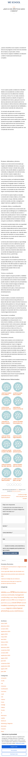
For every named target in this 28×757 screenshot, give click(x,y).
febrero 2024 (4, 642)
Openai (19, 608)
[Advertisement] (14, 32)
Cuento (3, 699)
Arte (12, 592)
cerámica (4, 595)
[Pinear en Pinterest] (18, 485)
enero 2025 (4, 623)
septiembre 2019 (5, 666)
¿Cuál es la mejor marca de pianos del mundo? (21, 496)
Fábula (3, 707)
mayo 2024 (4, 637)
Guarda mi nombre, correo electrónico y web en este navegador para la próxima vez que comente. (14, 548)
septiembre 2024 (5, 631)
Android (8, 592)
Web (4, 539)
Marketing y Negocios (7, 723)
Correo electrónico (8, 532)
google (3, 600)
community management (15, 595)
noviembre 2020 (5, 663)
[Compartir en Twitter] (13, 485)
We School (14, 2)
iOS (25, 600)
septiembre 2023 (5, 655)
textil (16, 611)
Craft (2, 694)
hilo (13, 600)
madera (4, 605)
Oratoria (3, 729)
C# (2, 683)
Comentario (6, 514)
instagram (21, 600)
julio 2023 (3, 661)
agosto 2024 (4, 634)
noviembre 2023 (5, 650)
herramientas (8, 600)
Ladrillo (3, 718)
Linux (19, 602)
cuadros (12, 597)
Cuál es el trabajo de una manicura (10, 579)
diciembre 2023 (5, 647)
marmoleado (3, 608)
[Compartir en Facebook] (10, 485)
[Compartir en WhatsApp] (8, 485)
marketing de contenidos (16, 605)
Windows (21, 611)
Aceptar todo (14, 746)
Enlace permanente (16, 491)
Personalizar (14, 750)
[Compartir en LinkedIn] (20, 485)
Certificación (4, 689)
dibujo (15, 597)
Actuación (3, 678)
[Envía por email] (15, 485)
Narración (3, 726)
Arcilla (2, 681)
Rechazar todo (14, 754)
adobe (3, 592)
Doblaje (3, 705)
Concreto (3, 691)
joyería (3, 603)
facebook (21, 597)
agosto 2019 (4, 669)
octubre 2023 (4, 653)
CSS (2, 697)
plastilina (11, 611)
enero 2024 (4, 645)
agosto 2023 (4, 658)
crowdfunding (5, 597)
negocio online (11, 608)
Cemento (3, 686)
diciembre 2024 (5, 626)
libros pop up (8, 602)
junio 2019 (3, 671)
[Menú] (2, 2)
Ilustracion (4, 715)
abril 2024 (3, 639)
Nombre (5, 526)
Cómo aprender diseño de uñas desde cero (12, 571)
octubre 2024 (4, 629)
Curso (2, 702)
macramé (23, 602)
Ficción (3, 710)
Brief (25, 592)
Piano (14, 7)
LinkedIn (14, 603)
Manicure (3, 721)
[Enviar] (25, 560)
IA (1, 713)
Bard (16, 592)
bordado (21, 592)
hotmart (16, 600)
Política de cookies (20, 743)
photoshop (5, 611)
